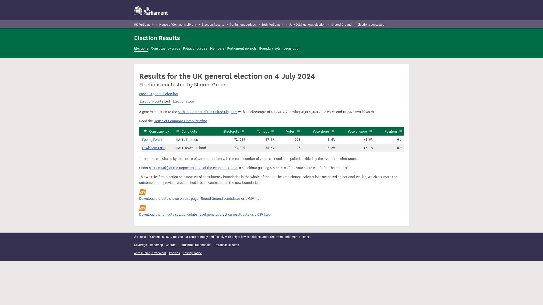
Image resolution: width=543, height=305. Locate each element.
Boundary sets (270, 48)
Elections (141, 48)
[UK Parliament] (151, 10)
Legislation (292, 48)
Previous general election (158, 94)
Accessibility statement (150, 253)
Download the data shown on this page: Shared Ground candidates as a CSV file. (200, 199)
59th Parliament (273, 24)
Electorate (231, 131)
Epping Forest (152, 140)
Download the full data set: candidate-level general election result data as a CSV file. (204, 214)
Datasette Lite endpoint (195, 245)
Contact (171, 245)
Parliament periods (243, 24)
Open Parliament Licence (293, 237)
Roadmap (156, 245)
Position (391, 131)
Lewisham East (153, 148)
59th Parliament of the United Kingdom (207, 112)
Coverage (140, 245)
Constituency (159, 131)
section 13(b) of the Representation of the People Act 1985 (193, 168)
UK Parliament (143, 24)
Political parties (195, 48)
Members (217, 48)
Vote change (357, 131)
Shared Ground (341, 24)
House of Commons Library (177, 24)
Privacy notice (192, 253)
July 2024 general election (307, 24)
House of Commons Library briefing (180, 121)
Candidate (189, 131)
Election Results (213, 24)
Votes (290, 131)
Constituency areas (165, 48)
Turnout (263, 131)
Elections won (183, 101)
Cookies (174, 253)
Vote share (321, 131)
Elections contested (155, 101)
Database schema (227, 245)
